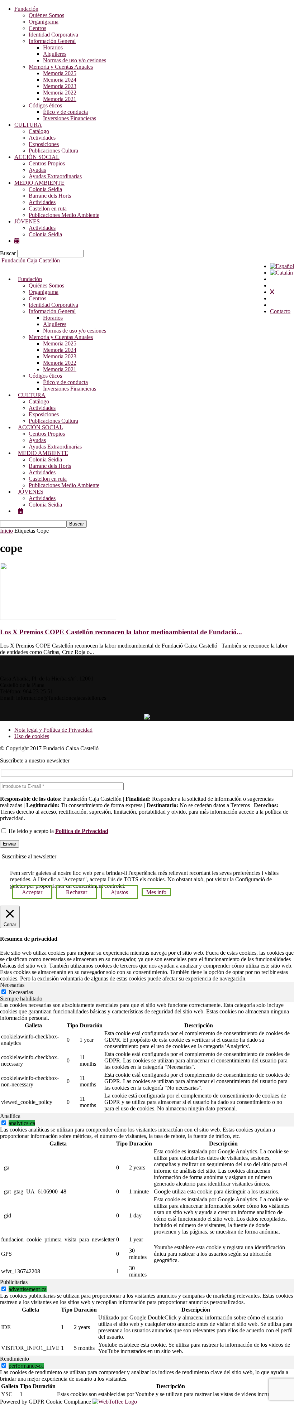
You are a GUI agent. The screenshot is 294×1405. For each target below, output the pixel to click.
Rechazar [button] (76, 892)
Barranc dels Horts (50, 196)
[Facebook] (136, 706)
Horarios (53, 47)
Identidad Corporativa (53, 35)
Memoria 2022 (59, 92)
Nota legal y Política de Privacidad (53, 730)
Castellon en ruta (48, 208)
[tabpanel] (147, 1057)
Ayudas (37, 170)
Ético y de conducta (65, 112)
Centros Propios (47, 163)
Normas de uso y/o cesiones (74, 60)
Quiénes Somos (46, 15)
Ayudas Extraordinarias (55, 176)
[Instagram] (147, 706)
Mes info (156, 892)
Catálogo (39, 131)
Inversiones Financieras (69, 118)
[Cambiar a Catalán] (281, 273)
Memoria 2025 (59, 73)
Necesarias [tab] (12, 985)
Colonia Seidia (45, 189)
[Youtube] (152, 706)
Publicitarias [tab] (14, 1282)
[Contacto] (158, 706)
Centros (37, 28)
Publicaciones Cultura (53, 150)
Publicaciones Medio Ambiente (64, 215)
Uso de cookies (31, 736)
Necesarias (21, 992)
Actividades (42, 138)
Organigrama (43, 22)
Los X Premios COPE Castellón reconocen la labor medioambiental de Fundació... (121, 632)
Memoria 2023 (59, 86)
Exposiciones (44, 144)
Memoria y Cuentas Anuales (61, 67)
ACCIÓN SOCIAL (37, 157)
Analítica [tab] (10, 1116)
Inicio (6, 531)
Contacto (280, 311)
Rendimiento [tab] (14, 1359)
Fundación (26, 9)
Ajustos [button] (119, 892)
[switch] (3, 1122)
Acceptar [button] (32, 892)
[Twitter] (141, 706)
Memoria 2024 (59, 80)
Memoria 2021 (59, 99)
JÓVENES (27, 221)
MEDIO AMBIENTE (39, 183)
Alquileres (54, 54)
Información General (52, 41)
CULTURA (28, 125)
